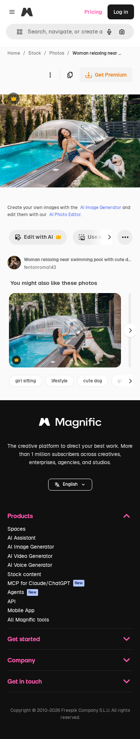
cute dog (92, 381)
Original (47, 99)
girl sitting (25, 381)
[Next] (109, 237)
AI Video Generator (30, 556)
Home (13, 53)
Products (20, 516)
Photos (56, 53)
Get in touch (24, 681)
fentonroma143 (40, 267)
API (11, 601)
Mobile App (20, 610)
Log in (120, 12)
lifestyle (60, 381)
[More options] (50, 74)
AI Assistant (21, 537)
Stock (34, 53)
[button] (70, 485)
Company (21, 660)
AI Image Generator (100, 208)
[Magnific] (70, 424)
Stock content (24, 574)
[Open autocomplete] (16, 32)
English (70, 484)
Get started (23, 639)
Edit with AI (34, 239)
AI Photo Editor (65, 215)
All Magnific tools (28, 619)
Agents (22, 592)
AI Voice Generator (29, 565)
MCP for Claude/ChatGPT (45, 583)
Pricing (93, 12)
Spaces (16, 529)
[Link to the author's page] (14, 263)
